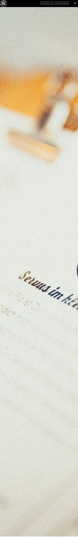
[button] (75, 3)
